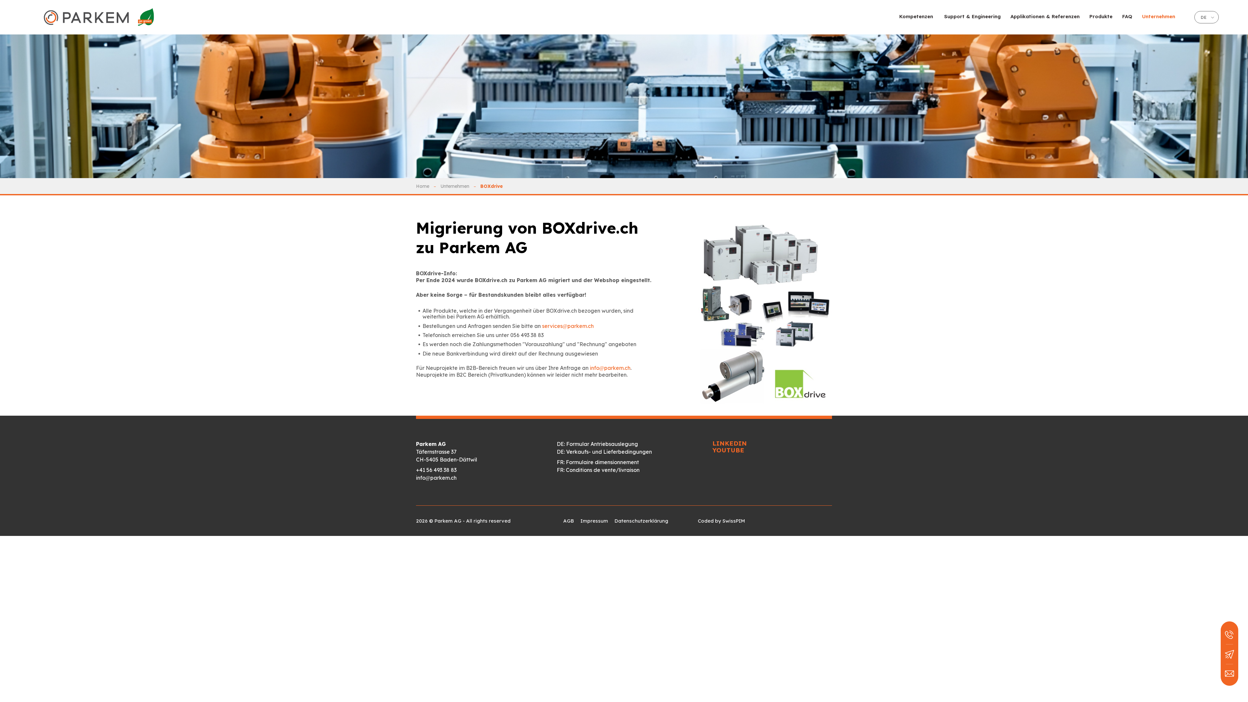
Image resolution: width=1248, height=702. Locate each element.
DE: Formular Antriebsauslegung (597, 444)
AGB (568, 521)
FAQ (1127, 16)
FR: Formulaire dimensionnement (598, 462)
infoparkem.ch (610, 368)
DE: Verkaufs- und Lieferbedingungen (604, 451)
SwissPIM (733, 521)
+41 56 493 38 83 (436, 470)
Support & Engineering (972, 16)
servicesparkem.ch (568, 326)
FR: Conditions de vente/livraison (598, 470)
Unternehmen (454, 186)
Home (422, 186)
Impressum (594, 521)
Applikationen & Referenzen (1045, 16)
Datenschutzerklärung (641, 521)
